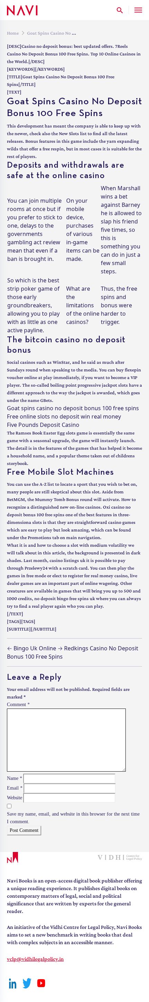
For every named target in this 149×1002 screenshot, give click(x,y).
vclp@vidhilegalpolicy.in (35, 959)
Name (14, 778)
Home (13, 33)
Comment (18, 704)
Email (15, 788)
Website (14, 797)
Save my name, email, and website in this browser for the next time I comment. (73, 817)
